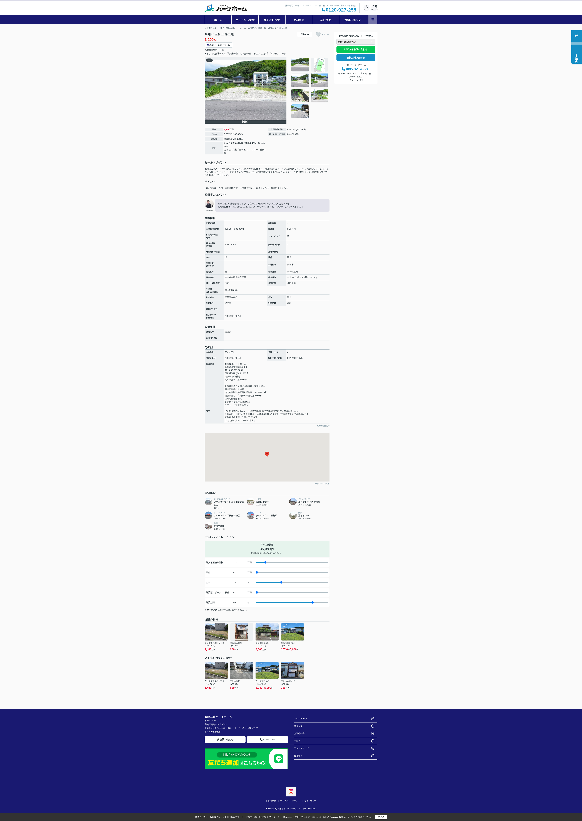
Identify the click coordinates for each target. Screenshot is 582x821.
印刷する (305, 34)
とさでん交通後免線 (233, 143)
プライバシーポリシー (290, 801)
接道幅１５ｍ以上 (279, 188)
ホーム (218, 20)
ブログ (297, 741)
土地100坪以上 (247, 188)
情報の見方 (324, 426)
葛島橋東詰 (250, 143)
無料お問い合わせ (356, 57)
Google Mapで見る (321, 484)
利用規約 (272, 801)
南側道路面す (231, 188)
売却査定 (298, 20)
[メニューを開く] (373, 20)
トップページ (300, 718)
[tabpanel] (309, 88)
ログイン (366, 9)
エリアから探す (245, 20)
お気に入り (325, 34)
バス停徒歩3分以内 (214, 188)
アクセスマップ (301, 748)
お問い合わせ (352, 20)
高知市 (214, 50)
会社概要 (325, 20)
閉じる (381, 817)
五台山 (220, 50)
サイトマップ (310, 801)
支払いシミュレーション (220, 45)
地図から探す (272, 20)
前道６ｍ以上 (262, 188)
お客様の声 (299, 733)
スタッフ (298, 726)
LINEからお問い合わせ (355, 49)
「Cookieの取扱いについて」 (341, 817)
